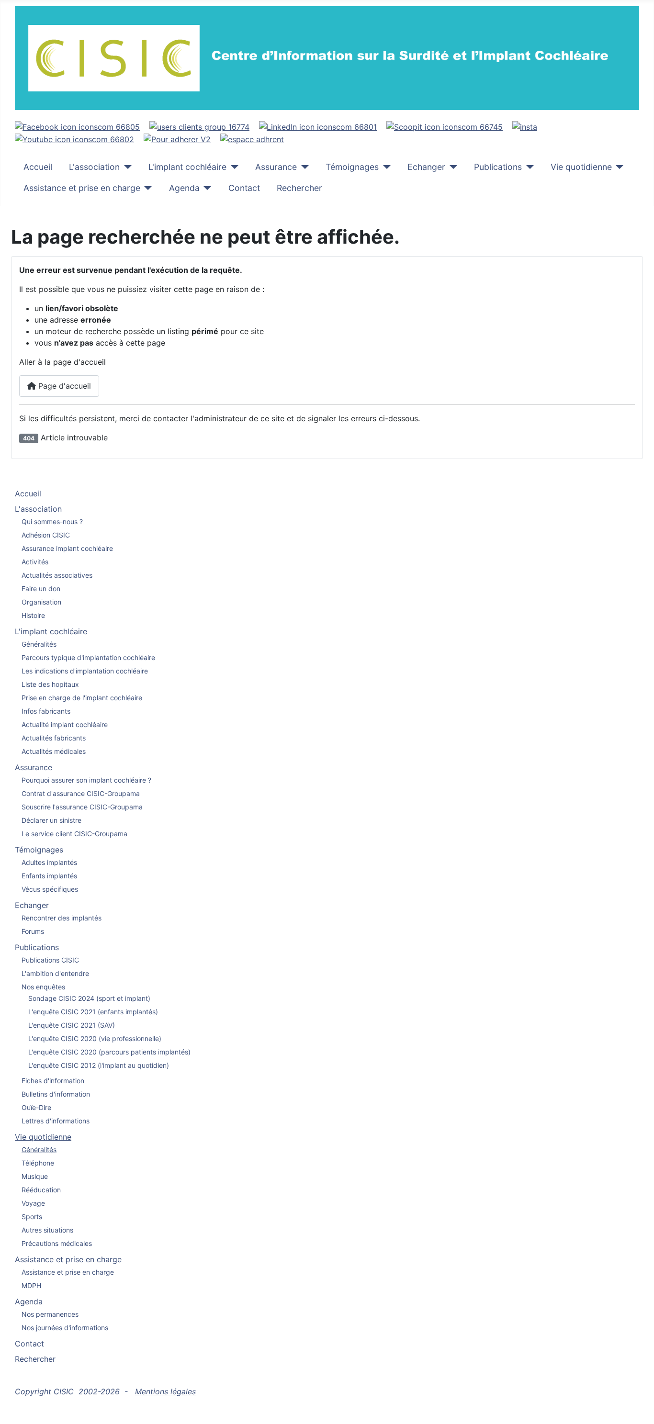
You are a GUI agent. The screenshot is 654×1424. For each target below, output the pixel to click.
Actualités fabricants (54, 738)
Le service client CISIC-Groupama (74, 834)
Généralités (39, 644)
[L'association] (126, 167)
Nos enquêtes (43, 987)
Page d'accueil (63, 386)
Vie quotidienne (581, 167)
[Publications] (528, 167)
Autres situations (47, 1230)
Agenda (184, 188)
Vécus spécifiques (50, 889)
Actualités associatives (57, 575)
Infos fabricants (46, 711)
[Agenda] (206, 188)
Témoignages (352, 167)
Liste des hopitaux (50, 684)
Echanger (426, 167)
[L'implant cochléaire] (232, 167)
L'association (94, 167)
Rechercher (299, 188)
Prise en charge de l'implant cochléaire (82, 698)
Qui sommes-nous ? (52, 521)
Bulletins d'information (56, 1094)
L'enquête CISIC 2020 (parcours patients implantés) (109, 1052)
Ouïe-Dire (36, 1107)
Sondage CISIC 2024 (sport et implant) (89, 998)
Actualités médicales (54, 751)
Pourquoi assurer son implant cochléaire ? (86, 780)
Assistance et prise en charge (81, 188)
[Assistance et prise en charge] (146, 188)
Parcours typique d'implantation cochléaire (88, 657)
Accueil (37, 167)
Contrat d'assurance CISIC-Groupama (81, 793)
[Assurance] (303, 167)
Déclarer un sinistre (51, 820)
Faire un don (41, 588)
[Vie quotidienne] (618, 167)
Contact (244, 188)
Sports (32, 1216)
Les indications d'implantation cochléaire (85, 671)
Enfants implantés (49, 876)
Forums (33, 931)
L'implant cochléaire (187, 167)
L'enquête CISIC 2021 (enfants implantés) (93, 1012)
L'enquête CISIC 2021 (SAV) (71, 1025)
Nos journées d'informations (65, 1327)
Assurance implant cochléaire (67, 548)
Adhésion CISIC (46, 535)
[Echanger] (451, 167)
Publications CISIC (50, 960)
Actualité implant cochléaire (65, 724)
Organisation (41, 602)
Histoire (33, 615)
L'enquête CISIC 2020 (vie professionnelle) (94, 1038)
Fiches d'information (53, 1080)
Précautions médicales (57, 1243)
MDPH (31, 1285)
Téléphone (38, 1163)
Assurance (276, 167)
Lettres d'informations (56, 1121)
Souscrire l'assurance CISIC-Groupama (82, 807)
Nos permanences (50, 1314)
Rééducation (41, 1190)
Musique (35, 1176)
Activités (35, 562)
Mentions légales (165, 1391)
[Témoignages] (385, 167)
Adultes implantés (49, 862)
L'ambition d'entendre (55, 973)
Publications (498, 167)
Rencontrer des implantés (61, 918)
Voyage (33, 1203)
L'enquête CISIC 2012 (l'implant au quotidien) (98, 1065)
